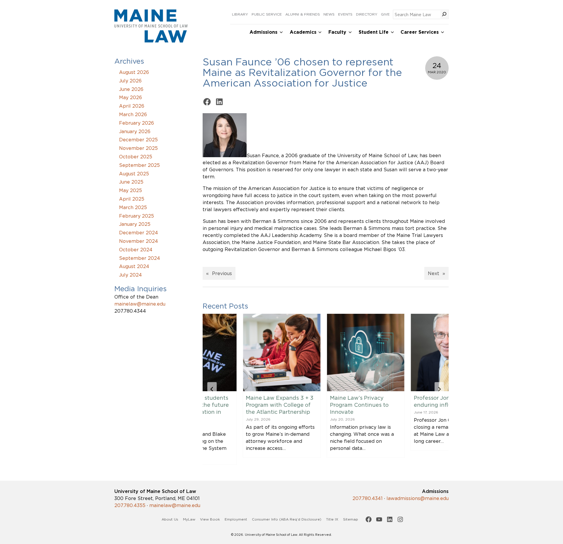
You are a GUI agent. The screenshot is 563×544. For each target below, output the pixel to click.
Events (345, 14)
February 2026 (136, 123)
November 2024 (138, 241)
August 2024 (134, 266)
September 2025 (139, 165)
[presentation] (241, 352)
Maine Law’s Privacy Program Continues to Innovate (319, 404)
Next (433, 273)
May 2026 (130, 97)
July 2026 (130, 81)
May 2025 (130, 190)
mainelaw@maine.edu (139, 304)
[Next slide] (439, 389)
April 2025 (131, 199)
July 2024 (130, 275)
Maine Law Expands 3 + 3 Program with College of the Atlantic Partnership (240, 404)
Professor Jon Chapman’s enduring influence (407, 401)
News (329, 14)
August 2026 (134, 72)
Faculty (337, 32)
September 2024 (139, 258)
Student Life (374, 32)
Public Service (267, 14)
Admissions (263, 32)
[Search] (444, 14)
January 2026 (134, 131)
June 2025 (131, 182)
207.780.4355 (129, 505)
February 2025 (136, 216)
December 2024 (138, 232)
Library (240, 14)
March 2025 (133, 207)
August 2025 (134, 174)
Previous (222, 273)
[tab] (314, 469)
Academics (303, 32)
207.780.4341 (367, 498)
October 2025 (135, 157)
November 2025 (138, 148)
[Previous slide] (212, 389)
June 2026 (131, 89)
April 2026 (131, 106)
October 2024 (135, 249)
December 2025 (138, 140)
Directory (366, 14)
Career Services (420, 32)
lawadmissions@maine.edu (417, 498)
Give (385, 14)
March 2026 (133, 114)
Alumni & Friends (302, 14)
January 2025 (134, 224)
